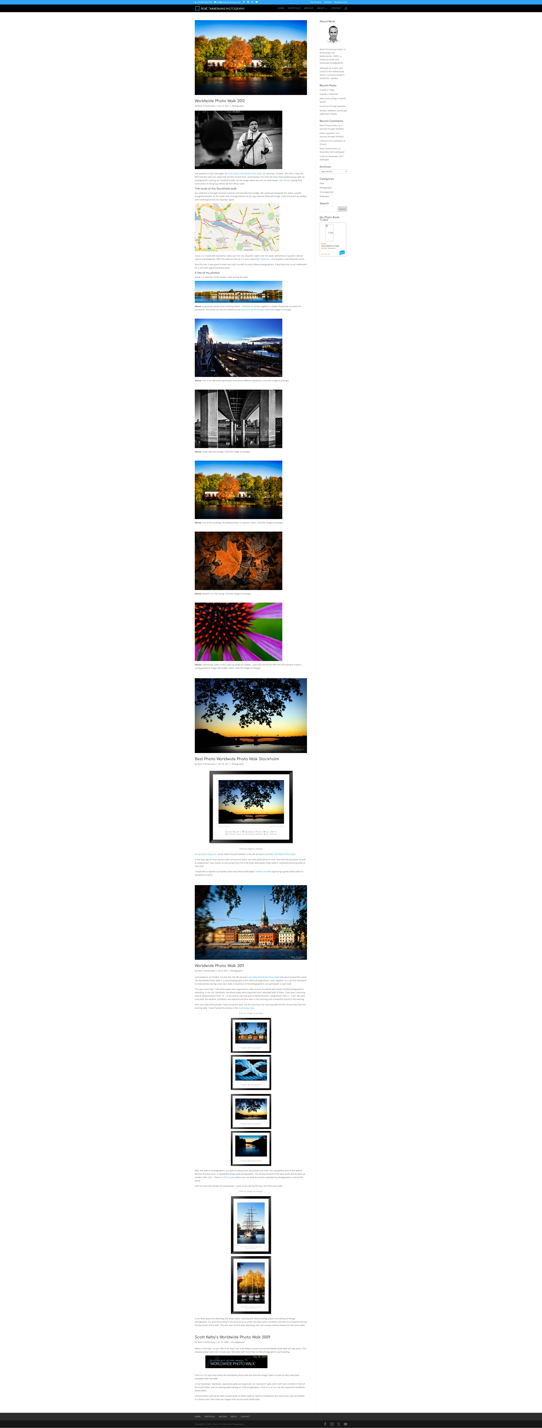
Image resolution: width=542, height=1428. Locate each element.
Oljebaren (265, 259)
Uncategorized (238, 1342)
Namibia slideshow (329, 94)
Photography (238, 106)
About (321, 8)
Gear (322, 183)
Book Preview (325, 254)
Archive (308, 8)
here (202, 1375)
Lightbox (328, 2)
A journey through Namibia (333, 106)
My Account (316, 2)
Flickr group (229, 1177)
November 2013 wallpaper (332, 152)
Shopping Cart (340, 2)
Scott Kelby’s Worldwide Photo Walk (245, 173)
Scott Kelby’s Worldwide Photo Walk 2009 (232, 1337)
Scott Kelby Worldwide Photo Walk (279, 854)
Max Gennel (285, 180)
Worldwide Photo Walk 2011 (219, 966)
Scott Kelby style (246, 1008)
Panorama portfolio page (252, 309)
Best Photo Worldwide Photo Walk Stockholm (237, 759)
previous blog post (207, 854)
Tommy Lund (261, 871)
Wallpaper (324, 196)
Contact (336, 8)
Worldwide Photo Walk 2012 (220, 101)
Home (280, 8)
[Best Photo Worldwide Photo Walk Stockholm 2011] (251, 807)
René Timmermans (207, 106)
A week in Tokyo (327, 89)
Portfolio (294, 8)
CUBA (323, 244)
